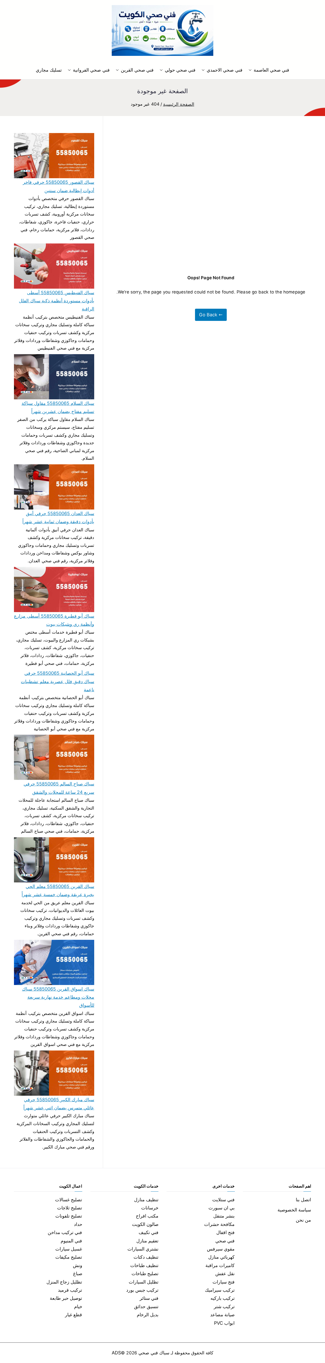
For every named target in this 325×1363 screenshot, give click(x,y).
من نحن (303, 1220)
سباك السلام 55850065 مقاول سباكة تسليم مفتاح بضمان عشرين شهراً (58, 407)
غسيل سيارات (68, 1249)
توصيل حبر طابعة (66, 1298)
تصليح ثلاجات (69, 1207)
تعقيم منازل (147, 1240)
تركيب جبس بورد (142, 1290)
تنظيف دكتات (146, 1257)
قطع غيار (73, 1314)
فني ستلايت (223, 1199)
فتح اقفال (225, 1232)
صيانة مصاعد (222, 1314)
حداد (78, 1224)
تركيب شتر (224, 1306)
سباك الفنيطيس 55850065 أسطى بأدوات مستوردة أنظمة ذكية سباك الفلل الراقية (56, 301)
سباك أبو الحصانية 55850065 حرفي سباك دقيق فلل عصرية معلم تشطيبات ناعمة (57, 681)
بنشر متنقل (224, 1216)
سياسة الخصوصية (294, 1209)
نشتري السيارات (142, 1249)
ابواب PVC (224, 1323)
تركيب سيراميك (220, 1290)
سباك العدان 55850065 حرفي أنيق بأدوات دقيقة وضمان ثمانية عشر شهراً (58, 517)
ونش (77, 1265)
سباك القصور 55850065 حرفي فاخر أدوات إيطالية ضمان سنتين (58, 186)
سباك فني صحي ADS (140, 1352)
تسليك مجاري (49, 70)
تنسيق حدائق (146, 1306)
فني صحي (225, 1240)
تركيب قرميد (70, 1290)
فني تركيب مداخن (65, 1232)
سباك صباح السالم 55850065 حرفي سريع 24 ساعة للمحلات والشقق (59, 788)
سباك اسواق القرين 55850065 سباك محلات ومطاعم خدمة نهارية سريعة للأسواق (58, 997)
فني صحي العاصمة (271, 70)
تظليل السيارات (143, 1282)
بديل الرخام (147, 1314)
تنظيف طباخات (144, 1265)
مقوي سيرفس (221, 1249)
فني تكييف (148, 1232)
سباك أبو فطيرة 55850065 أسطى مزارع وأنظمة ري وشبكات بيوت (54, 620)
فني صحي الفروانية (91, 70)
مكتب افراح (147, 1216)
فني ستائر (149, 1298)
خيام (78, 1306)
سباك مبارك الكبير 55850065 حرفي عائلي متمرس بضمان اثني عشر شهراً (58, 1103)
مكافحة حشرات (219, 1224)
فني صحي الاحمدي (224, 70)
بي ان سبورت (221, 1207)
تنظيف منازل (146, 1199)
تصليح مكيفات (68, 1257)
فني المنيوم (71, 1240)
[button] (251, 70)
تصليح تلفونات (68, 1216)
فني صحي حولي (180, 70)
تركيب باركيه (222, 1298)
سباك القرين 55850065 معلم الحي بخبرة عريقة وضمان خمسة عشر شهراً (58, 890)
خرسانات (149, 1207)
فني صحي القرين (137, 70)
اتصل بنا (303, 1199)
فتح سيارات (224, 1282)
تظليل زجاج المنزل (64, 1282)
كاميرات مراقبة (220, 1265)
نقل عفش (225, 1273)
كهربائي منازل (221, 1257)
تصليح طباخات (145, 1273)
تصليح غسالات (68, 1199)
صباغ (77, 1273)
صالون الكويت (145, 1224)
